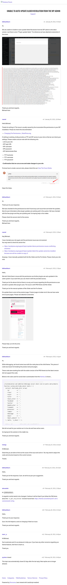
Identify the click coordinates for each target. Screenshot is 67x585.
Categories (10, 578)
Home (4, 578)
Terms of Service (32, 578)
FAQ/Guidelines (21, 578)
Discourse (13, 582)
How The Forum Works (45, 168)
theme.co (43, 377)
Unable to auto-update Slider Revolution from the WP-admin (33, 11)
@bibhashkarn (8, 492)
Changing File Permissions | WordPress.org (17, 133)
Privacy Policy (43, 578)
